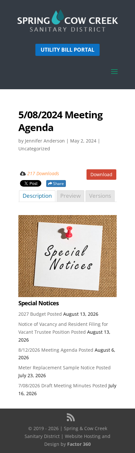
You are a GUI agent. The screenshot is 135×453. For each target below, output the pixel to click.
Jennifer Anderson (45, 141)
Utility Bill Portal (67, 49)
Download (101, 174)
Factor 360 (79, 444)
